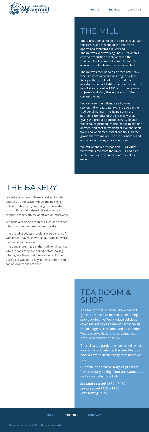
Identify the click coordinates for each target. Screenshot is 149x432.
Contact (135, 9)
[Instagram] (135, 424)
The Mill (113, 9)
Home (95, 9)
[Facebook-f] (126, 424)
